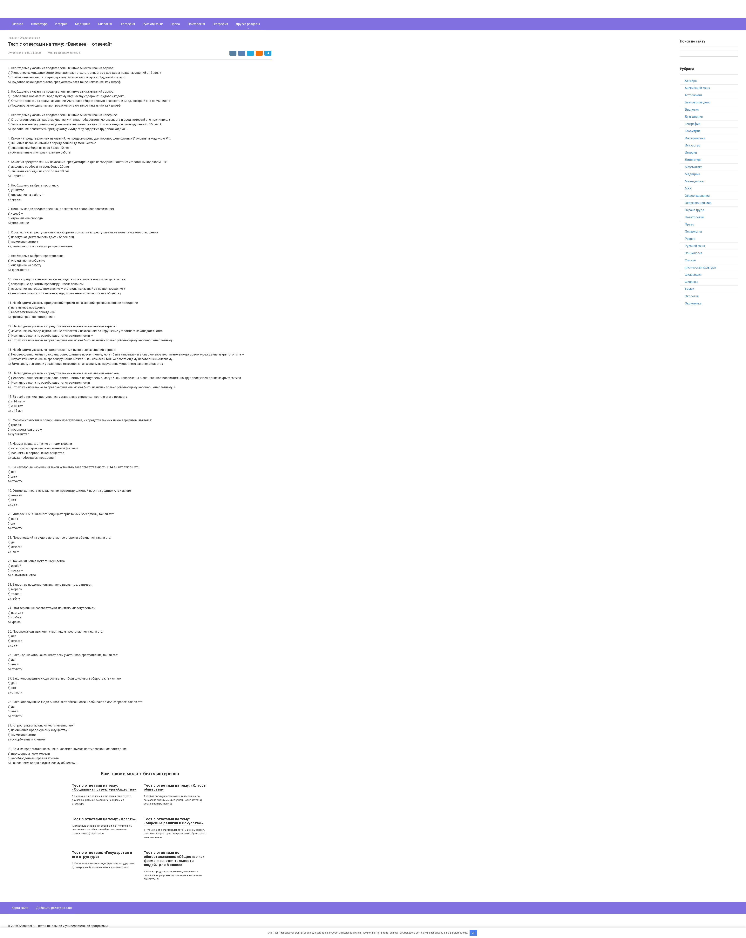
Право (175, 24)
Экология (692, 296)
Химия (689, 289)
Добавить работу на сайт (54, 908)
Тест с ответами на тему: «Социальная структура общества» (104, 787)
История (61, 24)
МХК (688, 188)
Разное (690, 239)
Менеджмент (694, 181)
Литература (39, 24)
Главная (17, 24)
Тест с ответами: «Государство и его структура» (102, 854)
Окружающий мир (698, 203)
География (127, 24)
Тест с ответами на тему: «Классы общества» (175, 787)
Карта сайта (20, 908)
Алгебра (691, 81)
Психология (196, 24)
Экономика (693, 303)
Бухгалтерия (694, 117)
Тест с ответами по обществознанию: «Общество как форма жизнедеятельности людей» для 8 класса (174, 858)
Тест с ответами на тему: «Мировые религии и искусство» (173, 821)
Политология (694, 217)
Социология (693, 253)
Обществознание (69, 52)
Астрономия (693, 95)
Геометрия (692, 131)
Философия (693, 275)
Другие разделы (248, 24)
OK (473, 932)
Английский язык (697, 88)
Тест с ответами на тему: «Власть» (104, 819)
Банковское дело (697, 102)
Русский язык (153, 24)
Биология (105, 24)
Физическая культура (700, 267)
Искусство (692, 145)
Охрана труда (694, 210)
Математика (693, 167)
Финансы (691, 282)
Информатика (695, 138)
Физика (690, 260)
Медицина (82, 24)
